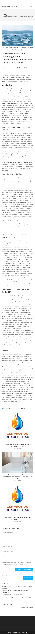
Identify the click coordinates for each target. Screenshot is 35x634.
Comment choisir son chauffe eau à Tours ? (12, 594)
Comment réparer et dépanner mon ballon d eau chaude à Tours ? (17, 518)
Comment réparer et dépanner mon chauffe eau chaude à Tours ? (17, 445)
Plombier (6, 68)
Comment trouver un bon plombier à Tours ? (13, 596)
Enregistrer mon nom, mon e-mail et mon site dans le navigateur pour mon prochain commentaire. (16, 563)
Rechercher (4, 575)
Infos (26, 68)
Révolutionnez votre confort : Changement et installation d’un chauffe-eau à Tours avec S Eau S (17, 477)
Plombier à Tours (9, 6)
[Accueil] (2, 16)
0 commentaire (8, 70)
